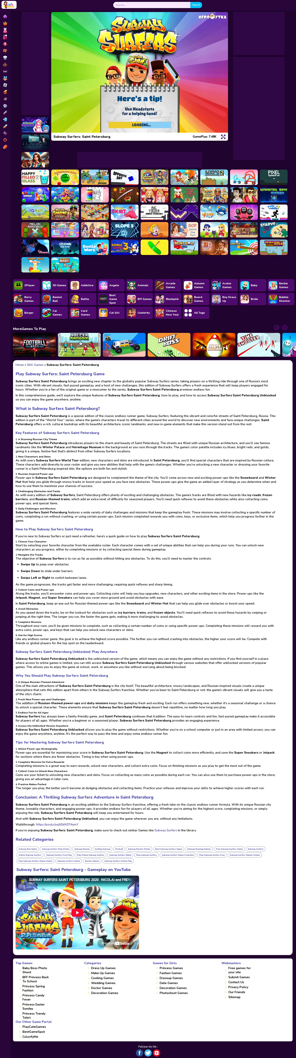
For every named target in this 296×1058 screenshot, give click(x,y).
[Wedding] (5, 64)
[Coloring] (5, 50)
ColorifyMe (30, 1037)
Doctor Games (101, 988)
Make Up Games (103, 973)
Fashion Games (171, 973)
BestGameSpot (33, 1032)
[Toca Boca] (5, 78)
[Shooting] (5, 140)
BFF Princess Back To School (35, 979)
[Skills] (5, 126)
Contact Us (236, 982)
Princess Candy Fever (33, 997)
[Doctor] (5, 112)
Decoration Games (104, 993)
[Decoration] (5, 71)
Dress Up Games (103, 968)
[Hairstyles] (5, 133)
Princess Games (171, 968)
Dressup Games (171, 978)
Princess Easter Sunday (33, 1006)
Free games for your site (239, 970)
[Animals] (5, 105)
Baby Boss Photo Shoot (34, 970)
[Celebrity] (5, 43)
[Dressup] (5, 30)
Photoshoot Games (174, 993)
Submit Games (239, 977)
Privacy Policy (238, 987)
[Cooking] (5, 57)
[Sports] (5, 146)
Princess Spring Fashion (33, 988)
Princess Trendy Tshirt (33, 1016)
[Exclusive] (5, 23)
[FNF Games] (5, 98)
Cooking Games (102, 978)
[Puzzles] (5, 119)
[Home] (5, 16)
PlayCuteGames (34, 1027)
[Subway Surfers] (5, 92)
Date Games (169, 983)
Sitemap (234, 997)
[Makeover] (5, 37)
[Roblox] (5, 85)
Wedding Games (103, 983)
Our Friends (236, 992)
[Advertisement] (35, 63)
